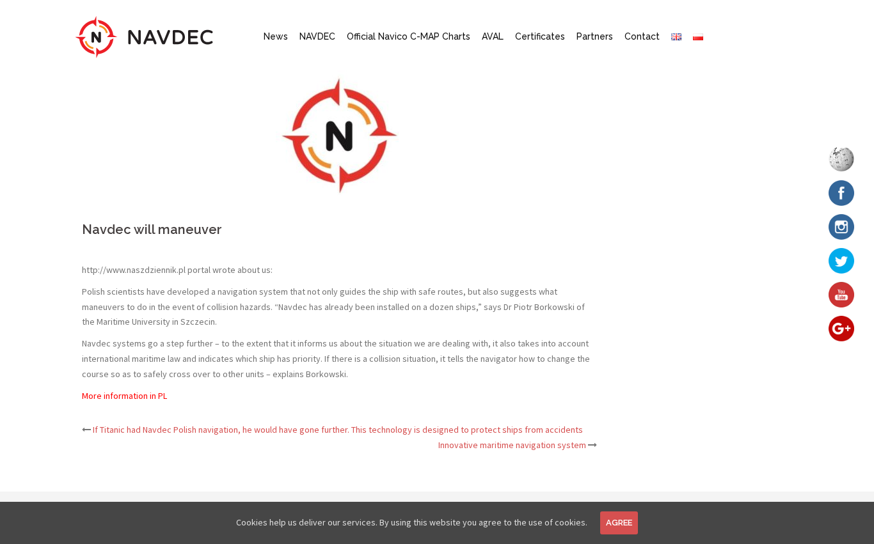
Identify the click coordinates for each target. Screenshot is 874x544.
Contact (642, 36)
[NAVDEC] (144, 36)
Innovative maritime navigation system (512, 445)
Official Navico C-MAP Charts (408, 36)
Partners (594, 36)
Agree (619, 522)
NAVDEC (317, 36)
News (276, 36)
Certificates (540, 36)
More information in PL (124, 395)
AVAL (493, 36)
